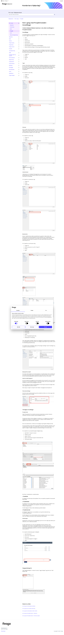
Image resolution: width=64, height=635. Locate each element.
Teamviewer (3, 631)
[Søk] (54, 14)
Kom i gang (17, 18)
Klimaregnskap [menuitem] (11, 69)
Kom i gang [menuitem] (11, 23)
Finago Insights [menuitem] (12, 75)
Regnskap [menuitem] (12, 25)
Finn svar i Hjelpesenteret (15, 12)
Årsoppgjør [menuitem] (11, 67)
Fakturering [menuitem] (12, 27)
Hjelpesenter (11, 18)
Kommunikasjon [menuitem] (12, 57)
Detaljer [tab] (32, 310)
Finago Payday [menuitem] (11, 42)
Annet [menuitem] (10, 71)
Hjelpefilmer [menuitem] (11, 73)
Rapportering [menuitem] (11, 59)
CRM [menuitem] (10, 52)
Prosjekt (21, 18)
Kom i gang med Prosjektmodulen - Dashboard (29, 613)
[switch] (26, 323)
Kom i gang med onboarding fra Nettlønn (28, 606)
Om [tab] (46, 310)
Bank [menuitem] (10, 38)
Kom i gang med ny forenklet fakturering (28, 608)
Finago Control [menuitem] (11, 46)
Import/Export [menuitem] (11, 63)
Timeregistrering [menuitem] (12, 50)
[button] (19, 23)
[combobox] (31, 14)
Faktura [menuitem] (10, 40)
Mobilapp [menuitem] (10, 65)
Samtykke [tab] (18, 310)
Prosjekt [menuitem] (10, 48)
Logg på (61, 0)
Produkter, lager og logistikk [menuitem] (12, 55)
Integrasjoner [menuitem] (11, 61)
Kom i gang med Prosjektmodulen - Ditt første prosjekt (31, 615)
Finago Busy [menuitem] (11, 44)
